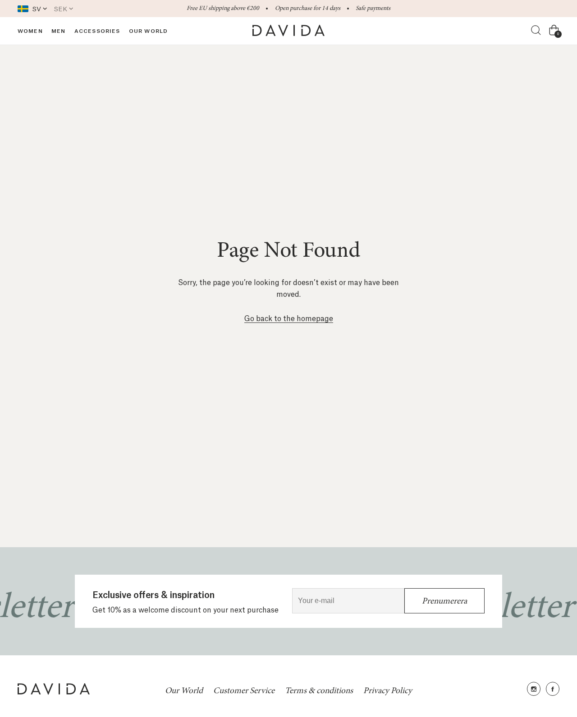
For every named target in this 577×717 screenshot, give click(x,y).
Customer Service (244, 690)
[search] (536, 30)
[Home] (288, 30)
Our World (184, 690)
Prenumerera (444, 601)
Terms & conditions (319, 690)
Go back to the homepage (288, 317)
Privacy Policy (387, 690)
